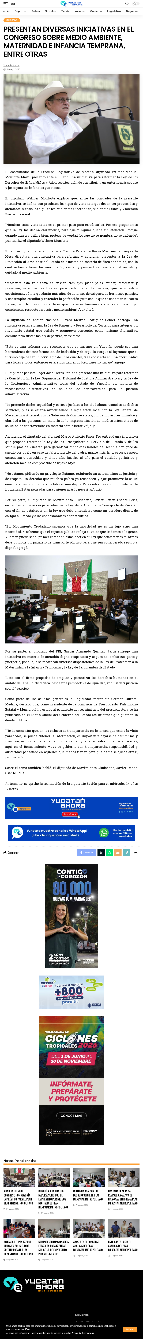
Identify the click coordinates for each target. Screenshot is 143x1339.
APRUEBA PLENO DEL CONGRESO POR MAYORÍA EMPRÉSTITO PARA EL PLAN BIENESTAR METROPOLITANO (18, 1197)
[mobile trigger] (6, 3)
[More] (135, 852)
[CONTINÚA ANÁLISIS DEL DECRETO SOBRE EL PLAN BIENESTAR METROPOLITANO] (89, 1177)
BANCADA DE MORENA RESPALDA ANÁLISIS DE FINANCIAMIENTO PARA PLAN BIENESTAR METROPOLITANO (123, 1197)
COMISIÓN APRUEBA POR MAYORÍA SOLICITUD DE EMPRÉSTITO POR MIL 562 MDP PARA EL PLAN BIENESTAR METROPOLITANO (53, 1199)
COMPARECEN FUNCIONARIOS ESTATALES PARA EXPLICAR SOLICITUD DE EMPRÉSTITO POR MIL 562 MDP (53, 1248)
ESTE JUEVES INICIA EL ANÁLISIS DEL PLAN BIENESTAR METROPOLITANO (122, 1246)
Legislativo (11, 20)
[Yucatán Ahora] (71, 3)
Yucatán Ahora (11, 65)
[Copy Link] (126, 852)
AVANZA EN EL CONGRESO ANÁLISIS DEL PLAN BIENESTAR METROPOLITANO (88, 1246)
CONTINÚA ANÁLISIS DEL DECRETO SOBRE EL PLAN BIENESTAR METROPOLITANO (88, 1195)
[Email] (118, 852)
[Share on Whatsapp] (109, 852)
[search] (127, 4)
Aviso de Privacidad (83, 1333)
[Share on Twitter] (101, 852)
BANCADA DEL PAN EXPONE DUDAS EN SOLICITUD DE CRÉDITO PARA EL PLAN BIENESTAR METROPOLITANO (18, 1248)
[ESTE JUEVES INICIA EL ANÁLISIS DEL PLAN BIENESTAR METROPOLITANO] (124, 1228)
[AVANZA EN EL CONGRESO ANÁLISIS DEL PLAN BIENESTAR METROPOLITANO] (89, 1228)
